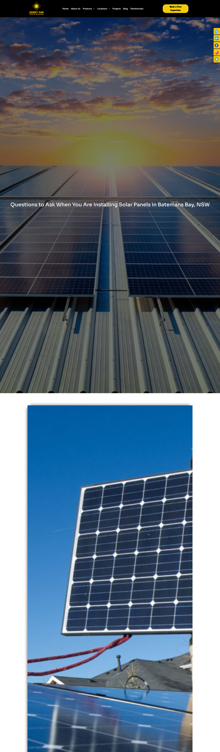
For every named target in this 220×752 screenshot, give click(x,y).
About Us (75, 8)
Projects (117, 8)
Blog (125, 8)
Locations (102, 8)
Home (65, 8)
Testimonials (136, 8)
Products (87, 8)
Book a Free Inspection (176, 8)
